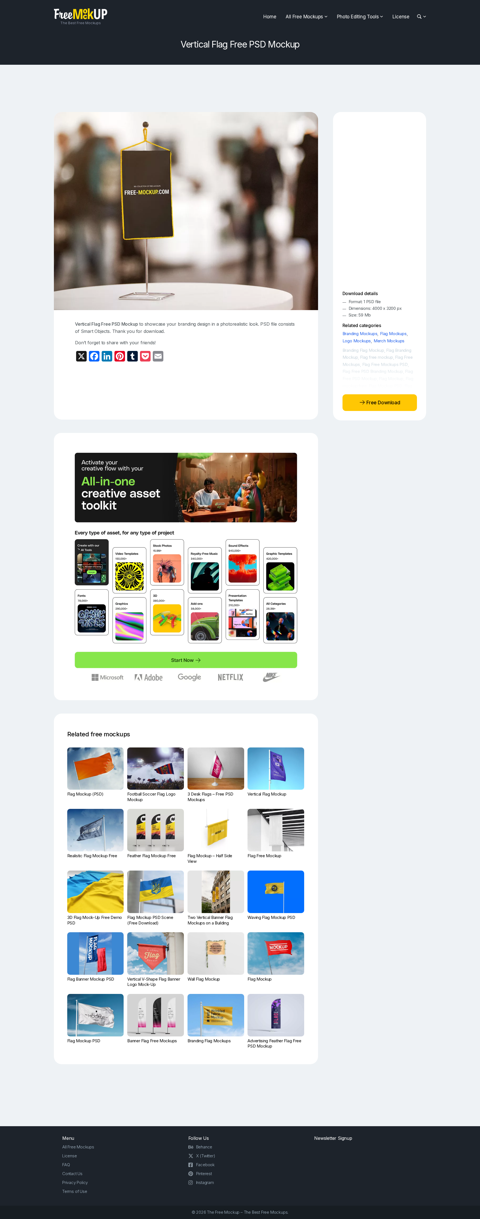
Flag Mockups (393, 333)
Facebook (205, 1164)
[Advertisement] (240, 88)
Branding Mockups (360, 333)
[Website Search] (420, 16)
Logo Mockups (356, 340)
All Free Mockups (304, 16)
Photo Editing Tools (358, 16)
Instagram (205, 1182)
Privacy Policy (75, 1182)
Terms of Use (74, 1191)
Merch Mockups (389, 340)
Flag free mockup (376, 357)
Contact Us (72, 1173)
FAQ (66, 1164)
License (400, 16)
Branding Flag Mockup (363, 350)
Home (269, 16)
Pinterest (204, 1173)
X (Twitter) (205, 1155)
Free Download (382, 402)
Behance (204, 1147)
